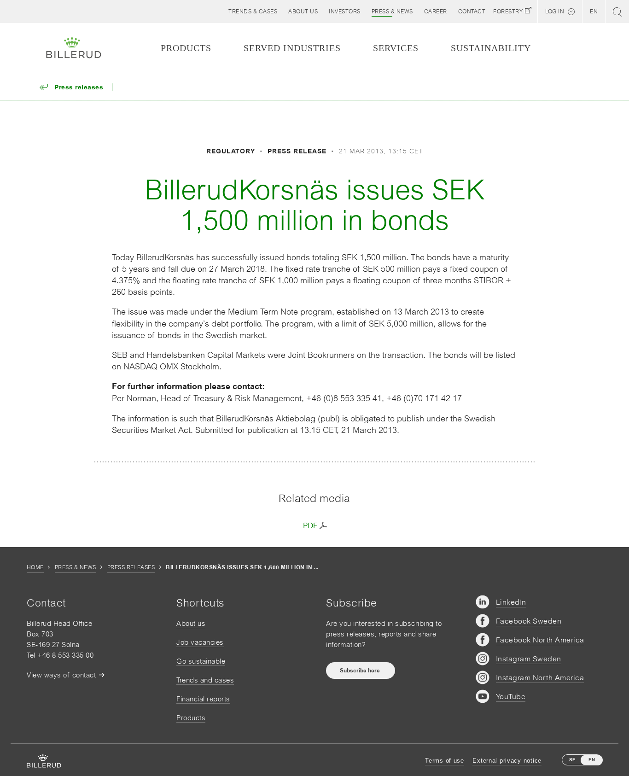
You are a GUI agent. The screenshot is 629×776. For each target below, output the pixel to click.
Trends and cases (205, 680)
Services (396, 48)
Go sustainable (200, 661)
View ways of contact (61, 675)
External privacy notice (507, 760)
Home (35, 567)
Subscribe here (360, 670)
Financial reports (203, 699)
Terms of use (444, 760)
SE (572, 759)
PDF (310, 525)
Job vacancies (200, 642)
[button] (303, 11)
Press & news (75, 567)
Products (190, 718)
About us (190, 623)
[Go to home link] (73, 47)
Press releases (131, 567)
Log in (554, 11)
